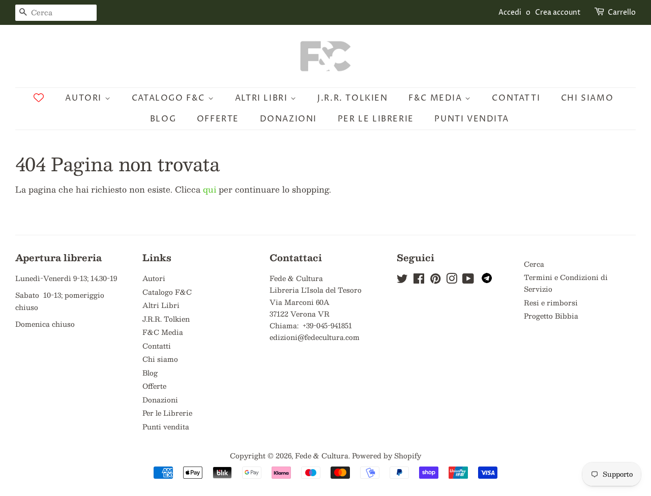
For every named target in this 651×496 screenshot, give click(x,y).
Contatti (516, 98)
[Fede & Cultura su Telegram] (487, 280)
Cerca (534, 264)
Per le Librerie (376, 119)
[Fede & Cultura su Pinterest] (435, 280)
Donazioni (288, 119)
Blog (163, 119)
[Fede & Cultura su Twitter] (402, 280)
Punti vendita (471, 119)
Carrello (622, 12)
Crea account (558, 12)
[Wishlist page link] (39, 97)
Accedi (509, 12)
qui (209, 189)
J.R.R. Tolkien (352, 98)
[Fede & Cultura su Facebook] (419, 280)
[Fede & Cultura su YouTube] (468, 280)
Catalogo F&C (170, 98)
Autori (84, 98)
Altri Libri (262, 98)
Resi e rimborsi (551, 302)
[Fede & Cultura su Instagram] (451, 280)
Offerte (218, 119)
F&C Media (436, 98)
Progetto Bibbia (551, 316)
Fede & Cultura (321, 455)
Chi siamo (587, 98)
